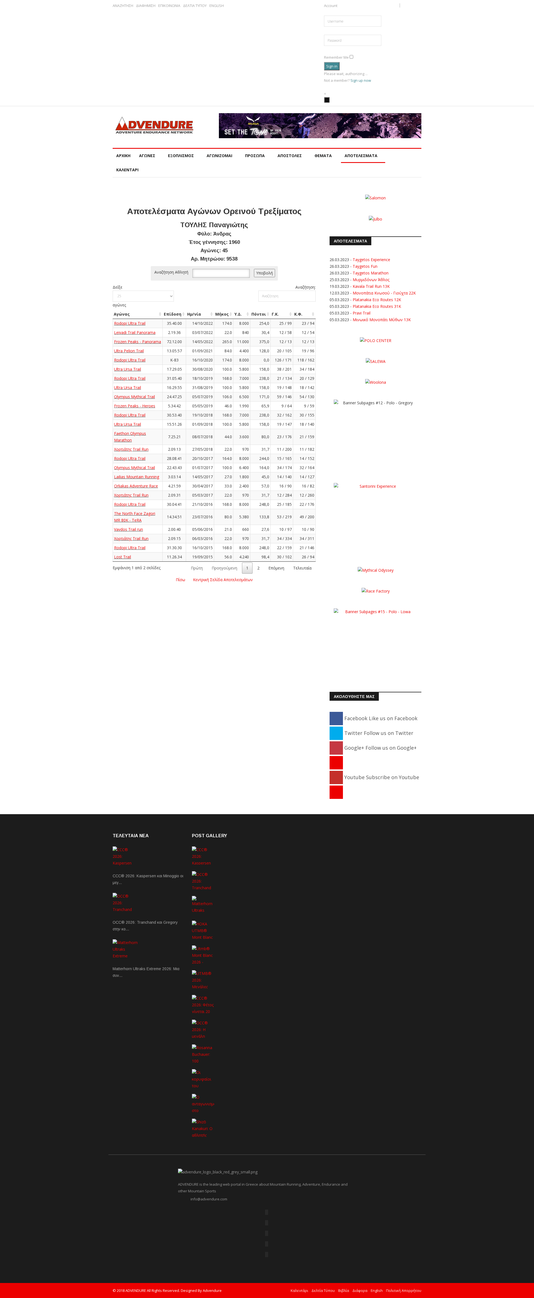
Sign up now (360, 80)
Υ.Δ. (238, 314)
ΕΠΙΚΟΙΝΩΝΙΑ (169, 6)
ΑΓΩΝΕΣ (147, 155)
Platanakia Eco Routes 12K (377, 299)
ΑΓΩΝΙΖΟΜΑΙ (219, 155)
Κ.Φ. (298, 314)
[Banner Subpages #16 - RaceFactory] (376, 590)
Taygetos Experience (371, 259)
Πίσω (180, 579)
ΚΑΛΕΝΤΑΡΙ (127, 169)
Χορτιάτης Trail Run (131, 449)
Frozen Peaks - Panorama (137, 341)
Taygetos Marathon (371, 273)
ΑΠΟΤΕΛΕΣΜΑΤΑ (361, 155)
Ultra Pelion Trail (129, 350)
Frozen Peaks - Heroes (134, 405)
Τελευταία (302, 568)
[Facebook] (266, 1212)
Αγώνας (122, 314)
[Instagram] (336, 792)
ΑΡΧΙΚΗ (123, 155)
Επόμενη (276, 568)
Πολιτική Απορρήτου (403, 1290)
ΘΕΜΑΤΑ (323, 155)
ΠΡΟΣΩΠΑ (255, 155)
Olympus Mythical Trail (134, 396)
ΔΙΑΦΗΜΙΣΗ (145, 6)
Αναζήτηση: (305, 287)
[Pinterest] (336, 762)
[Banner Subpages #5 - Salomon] (375, 197)
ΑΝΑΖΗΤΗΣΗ (123, 6)
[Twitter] (266, 1222)
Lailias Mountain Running (136, 476)
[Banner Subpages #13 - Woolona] (375, 382)
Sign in (331, 66)
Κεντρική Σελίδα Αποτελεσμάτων (223, 579)
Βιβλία (343, 1290)
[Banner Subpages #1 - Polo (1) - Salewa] (320, 125)
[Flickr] (266, 1233)
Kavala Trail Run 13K (371, 286)
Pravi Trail (361, 313)
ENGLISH (216, 6)
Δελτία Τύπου (323, 1290)
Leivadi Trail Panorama (134, 332)
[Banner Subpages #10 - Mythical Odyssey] (376, 569)
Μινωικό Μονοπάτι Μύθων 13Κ (382, 319)
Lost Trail (122, 556)
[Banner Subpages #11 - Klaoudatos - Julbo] (375, 218)
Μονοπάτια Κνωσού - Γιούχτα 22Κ (384, 293)
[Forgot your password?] (329, 49)
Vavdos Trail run (128, 529)
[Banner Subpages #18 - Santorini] (375, 517)
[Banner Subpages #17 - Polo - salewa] (375, 361)
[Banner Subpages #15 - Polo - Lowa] (375, 642)
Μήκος (222, 314)
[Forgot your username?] (325, 12)
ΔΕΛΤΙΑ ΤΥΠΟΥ (195, 6)
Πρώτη (197, 568)
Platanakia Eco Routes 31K (377, 306)
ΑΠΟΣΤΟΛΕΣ (290, 155)
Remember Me (336, 57)
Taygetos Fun (365, 266)
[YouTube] (266, 1244)
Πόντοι (258, 314)
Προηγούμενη (224, 568)
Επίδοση (172, 314)
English (377, 1290)
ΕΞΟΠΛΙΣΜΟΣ (181, 155)
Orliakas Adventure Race (136, 486)
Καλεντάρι (299, 1290)
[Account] (327, 100)
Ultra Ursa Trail (127, 369)
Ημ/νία (194, 314)
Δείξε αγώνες (119, 296)
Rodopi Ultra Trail (129, 323)
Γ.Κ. (275, 314)
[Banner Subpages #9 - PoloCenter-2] (375, 340)
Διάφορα (359, 1290)
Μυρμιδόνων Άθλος (371, 279)
